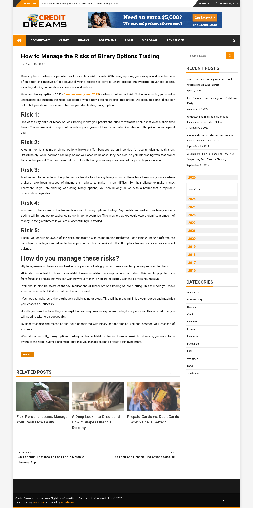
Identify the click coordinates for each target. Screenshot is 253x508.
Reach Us (203, 3)
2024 (192, 207)
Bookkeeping (194, 299)
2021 (192, 231)
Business (192, 307)
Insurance (192, 336)
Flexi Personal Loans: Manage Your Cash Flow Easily (212, 101)
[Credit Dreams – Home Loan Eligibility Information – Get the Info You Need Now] (19, 40)
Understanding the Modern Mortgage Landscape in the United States (207, 119)
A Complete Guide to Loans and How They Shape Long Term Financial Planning (210, 157)
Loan (129, 40)
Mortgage (150, 40)
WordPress (67, 502)
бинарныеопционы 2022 (81, 94)
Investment (107, 40)
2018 (192, 255)
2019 (192, 247)
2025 (192, 199)
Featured (192, 321)
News (190, 365)
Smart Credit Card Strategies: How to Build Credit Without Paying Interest (80, 3)
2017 (192, 262)
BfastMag (39, 502)
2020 (192, 239)
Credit (64, 40)
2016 (192, 270)
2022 (192, 223)
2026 (192, 177)
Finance (84, 40)
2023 (192, 215)
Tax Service (175, 40)
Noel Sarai (26, 64)
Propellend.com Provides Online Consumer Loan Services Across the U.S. (210, 138)
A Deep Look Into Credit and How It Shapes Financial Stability (96, 422)
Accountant (40, 40)
